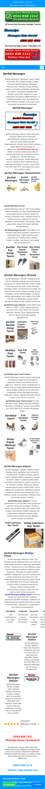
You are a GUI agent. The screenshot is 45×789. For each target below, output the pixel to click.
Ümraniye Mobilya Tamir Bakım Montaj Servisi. (22, 782)
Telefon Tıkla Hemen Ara (22, 770)
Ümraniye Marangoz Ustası (14, 778)
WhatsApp (9, 785)
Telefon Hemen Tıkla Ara (22, 2)
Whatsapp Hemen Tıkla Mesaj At (22, 5)
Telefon (38, 785)
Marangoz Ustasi (20, 786)
